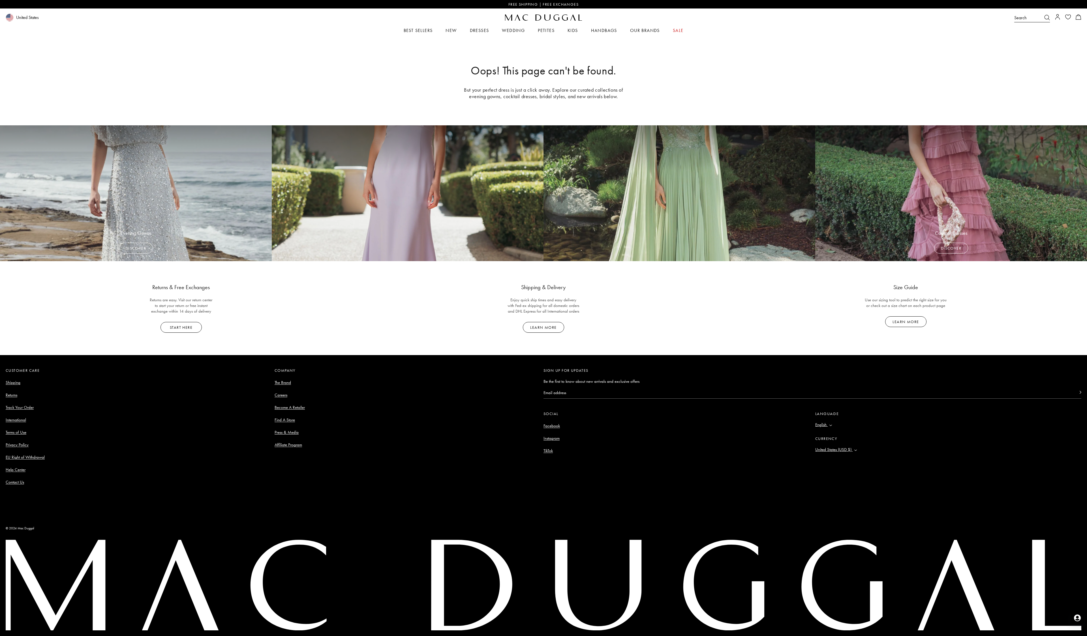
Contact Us (15, 482)
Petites (546, 30)
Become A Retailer (290, 407)
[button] (1078, 17)
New (451, 30)
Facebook (552, 426)
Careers (281, 395)
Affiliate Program (288, 445)
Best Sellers (418, 30)
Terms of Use (16, 432)
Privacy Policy (17, 445)
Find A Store (285, 420)
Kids (573, 30)
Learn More (543, 327)
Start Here (181, 327)
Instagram (552, 438)
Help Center (15, 469)
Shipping (13, 382)
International (16, 420)
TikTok (548, 451)
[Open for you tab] (1077, 618)
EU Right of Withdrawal (25, 457)
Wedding (513, 30)
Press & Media (287, 432)
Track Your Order (20, 407)
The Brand (283, 382)
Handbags (604, 30)
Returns (11, 395)
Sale (678, 30)
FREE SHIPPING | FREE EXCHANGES (543, 4)
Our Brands (645, 30)
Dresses (479, 30)
